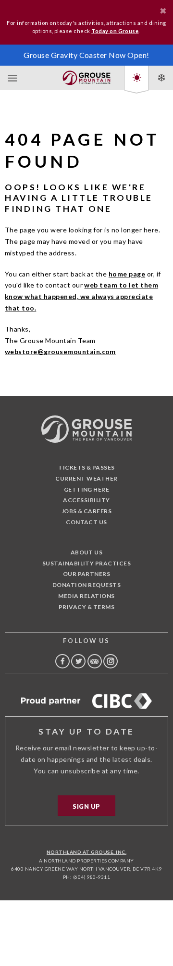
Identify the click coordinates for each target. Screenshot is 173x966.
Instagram (110, 661)
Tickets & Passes (86, 467)
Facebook (62, 661)
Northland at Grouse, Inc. (86, 852)
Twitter (78, 661)
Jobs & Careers (87, 511)
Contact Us (86, 522)
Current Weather (86, 478)
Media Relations (86, 595)
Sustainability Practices (86, 563)
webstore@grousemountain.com (60, 351)
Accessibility (86, 500)
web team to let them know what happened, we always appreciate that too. (81, 296)
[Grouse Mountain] (86, 75)
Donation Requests (86, 584)
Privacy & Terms (86, 606)
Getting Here (87, 489)
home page (127, 274)
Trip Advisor (94, 661)
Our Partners (87, 573)
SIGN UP (86, 806)
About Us (87, 552)
